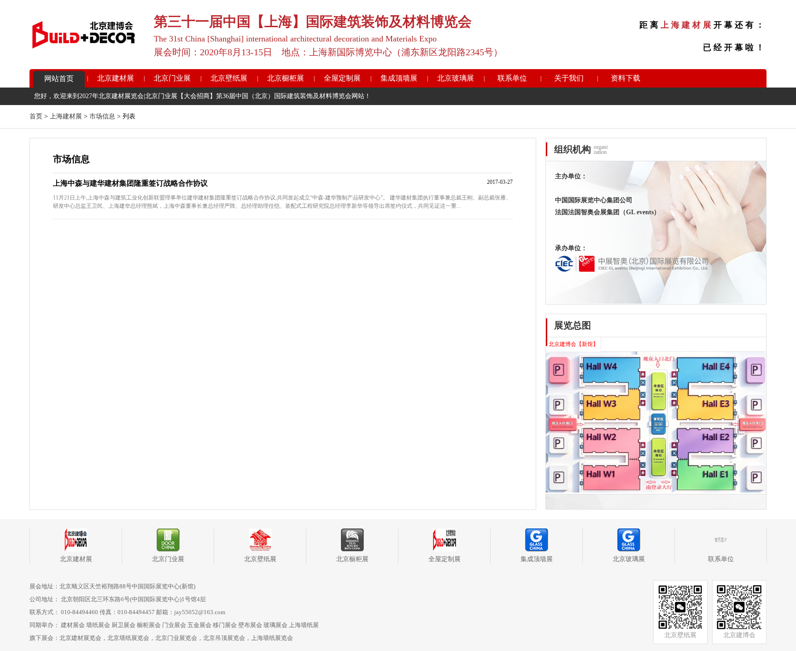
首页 (35, 116)
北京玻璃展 (455, 78)
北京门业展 (172, 78)
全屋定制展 (342, 78)
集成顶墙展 (398, 78)
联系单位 (512, 78)
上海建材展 (66, 116)
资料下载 (625, 78)
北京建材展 (115, 78)
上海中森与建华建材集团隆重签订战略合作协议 (130, 183)
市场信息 (102, 116)
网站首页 (59, 78)
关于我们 (569, 78)
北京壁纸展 (229, 78)
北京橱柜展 (285, 78)
